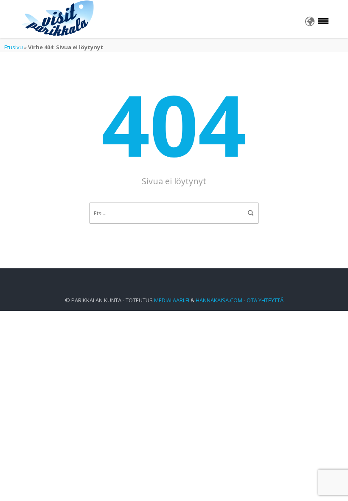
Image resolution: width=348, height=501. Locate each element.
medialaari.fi (171, 300)
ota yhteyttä (265, 300)
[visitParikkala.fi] (58, 19)
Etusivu (13, 47)
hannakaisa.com (219, 300)
